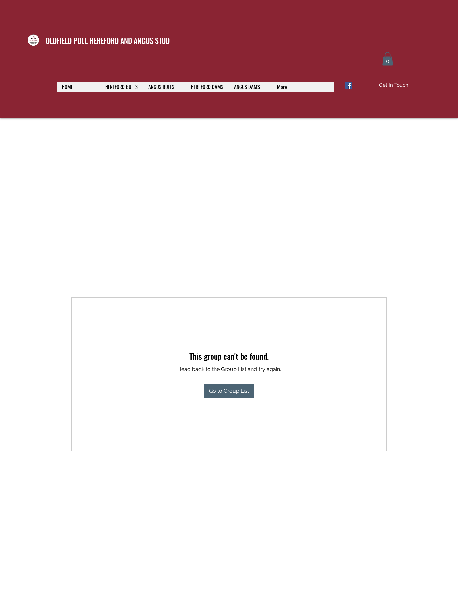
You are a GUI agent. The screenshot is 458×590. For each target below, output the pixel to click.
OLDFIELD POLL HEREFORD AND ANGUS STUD (108, 40)
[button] (387, 59)
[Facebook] (348, 85)
